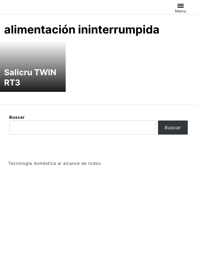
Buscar (17, 117)
